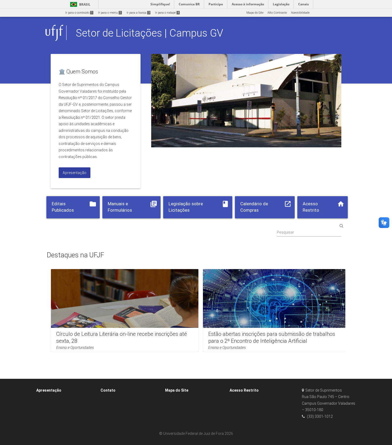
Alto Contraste (277, 12)
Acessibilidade (300, 12)
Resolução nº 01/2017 (78, 98)
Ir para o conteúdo (79, 12)
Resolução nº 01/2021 (81, 117)
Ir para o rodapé (167, 12)
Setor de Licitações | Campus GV (149, 33)
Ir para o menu (109, 12)
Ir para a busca (138, 12)
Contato (108, 390)
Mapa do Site (254, 12)
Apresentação (48, 390)
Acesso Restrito (244, 390)
